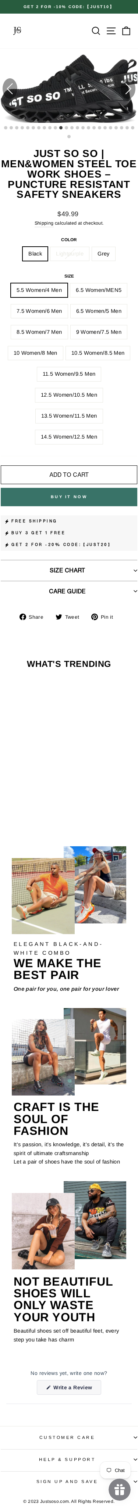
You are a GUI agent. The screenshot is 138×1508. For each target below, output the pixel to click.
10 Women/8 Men (35, 353)
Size (69, 276)
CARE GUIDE (67, 591)
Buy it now (69, 496)
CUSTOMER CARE (67, 1437)
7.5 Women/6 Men (39, 311)
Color (69, 239)
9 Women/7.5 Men (99, 332)
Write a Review (77, 1389)
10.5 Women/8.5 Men (98, 353)
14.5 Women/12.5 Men (69, 437)
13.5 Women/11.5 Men (69, 416)
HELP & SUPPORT (67, 1459)
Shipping (44, 223)
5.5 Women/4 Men (39, 290)
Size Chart (67, 570)
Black (35, 254)
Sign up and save (67, 1481)
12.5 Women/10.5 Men (69, 395)
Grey (103, 254)
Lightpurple (70, 254)
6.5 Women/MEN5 (98, 290)
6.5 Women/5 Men (99, 311)
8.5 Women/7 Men (39, 332)
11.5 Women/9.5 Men (69, 374)
